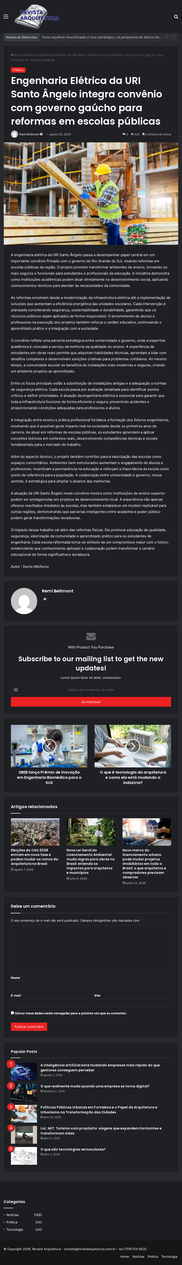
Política (30, 55)
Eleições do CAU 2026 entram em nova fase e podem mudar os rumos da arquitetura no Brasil (34, 857)
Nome (16, 978)
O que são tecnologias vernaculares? (73, 1149)
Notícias (12, 1215)
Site (97, 995)
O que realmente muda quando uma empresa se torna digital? (95, 1086)
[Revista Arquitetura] (36, 16)
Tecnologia (14, 1229)
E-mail (17, 995)
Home (124, 1256)
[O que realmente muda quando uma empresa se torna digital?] (24, 1093)
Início (18, 55)
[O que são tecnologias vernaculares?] (24, 1156)
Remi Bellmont (29, 134)
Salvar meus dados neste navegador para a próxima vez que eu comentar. (71, 1013)
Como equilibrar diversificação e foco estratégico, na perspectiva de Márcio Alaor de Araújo (109, 37)
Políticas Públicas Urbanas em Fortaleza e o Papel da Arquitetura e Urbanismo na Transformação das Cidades (99, 1110)
